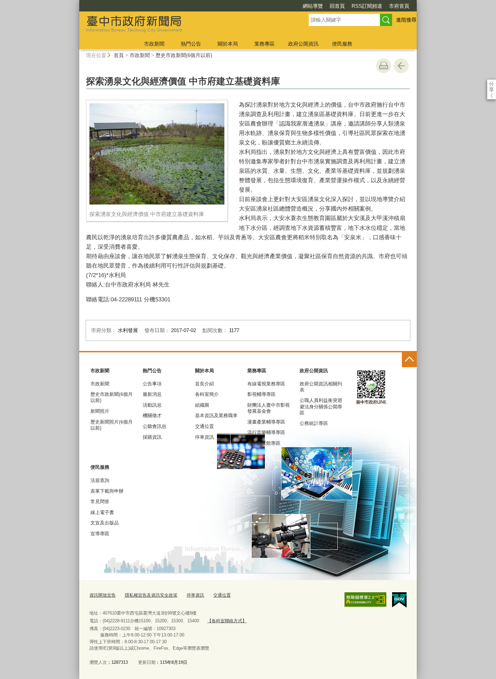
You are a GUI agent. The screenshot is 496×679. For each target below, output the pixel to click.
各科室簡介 (207, 394)
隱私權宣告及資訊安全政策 (151, 595)
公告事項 (152, 383)
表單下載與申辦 (106, 491)
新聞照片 (99, 411)
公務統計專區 (314, 423)
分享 (491, 83)
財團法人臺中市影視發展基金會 (268, 408)
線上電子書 (102, 512)
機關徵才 (152, 415)
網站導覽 (313, 6)
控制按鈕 (409, 359)
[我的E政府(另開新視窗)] (399, 600)
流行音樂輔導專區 (266, 432)
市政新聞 (154, 44)
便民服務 (342, 44)
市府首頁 (399, 6)
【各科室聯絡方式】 (227, 620)
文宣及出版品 (104, 522)
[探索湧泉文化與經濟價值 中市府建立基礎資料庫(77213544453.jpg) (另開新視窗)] (156, 154)
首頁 (119, 55)
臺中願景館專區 (263, 443)
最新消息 (152, 394)
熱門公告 (191, 44)
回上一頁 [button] (401, 65)
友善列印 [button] (383, 65)
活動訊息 (152, 405)
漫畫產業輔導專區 (266, 422)
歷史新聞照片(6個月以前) (111, 425)
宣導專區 (99, 533)
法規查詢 (99, 480)
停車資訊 (204, 437)
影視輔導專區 (261, 394)
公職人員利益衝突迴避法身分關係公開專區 (321, 406)
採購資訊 (152, 437)
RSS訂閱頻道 (367, 6)
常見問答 (99, 501)
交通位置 (204, 426)
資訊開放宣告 (102, 595)
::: (76, 3)
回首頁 (337, 6)
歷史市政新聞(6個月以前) (184, 55)
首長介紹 (204, 383)
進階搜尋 (406, 20)
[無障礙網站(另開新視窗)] (365, 599)
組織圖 (202, 405)
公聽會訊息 (154, 426)
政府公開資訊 (303, 44)
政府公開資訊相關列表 (321, 386)
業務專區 (264, 44)
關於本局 (228, 44)
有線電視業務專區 (266, 383)
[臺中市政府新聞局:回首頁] (186, 24)
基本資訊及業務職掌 (216, 415)
